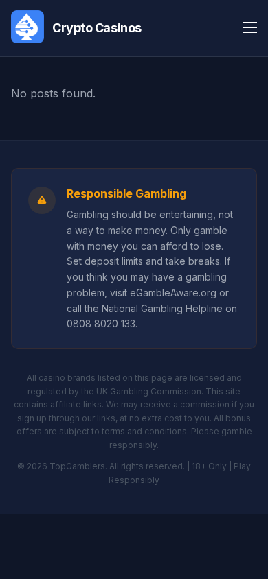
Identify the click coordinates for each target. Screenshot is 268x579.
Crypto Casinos (97, 28)
